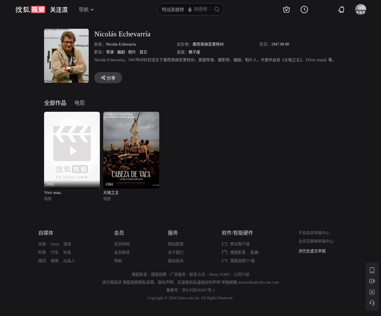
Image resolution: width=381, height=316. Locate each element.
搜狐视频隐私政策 (138, 282)
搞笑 (55, 261)
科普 (42, 252)
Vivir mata (52, 193)
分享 (111, 78)
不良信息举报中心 (314, 233)
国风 (42, 261)
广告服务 (178, 274)
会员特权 (122, 244)
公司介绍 (241, 274)
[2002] (72, 115)
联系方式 (197, 274)
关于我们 (176, 252)
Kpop (55, 244)
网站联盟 (176, 244)
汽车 (55, 252)
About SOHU (219, 274)
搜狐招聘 (159, 274)
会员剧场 (122, 252)
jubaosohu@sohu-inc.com (258, 282)
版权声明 (165, 282)
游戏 (67, 244)
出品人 (69, 261)
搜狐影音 (238, 252)
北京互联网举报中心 (316, 241)
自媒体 (45, 233)
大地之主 (111, 193)
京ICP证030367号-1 (198, 290)
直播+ (255, 252)
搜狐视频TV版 (242, 261)
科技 (67, 252)
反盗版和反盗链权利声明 (198, 282)
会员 (119, 233)
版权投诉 (176, 261)
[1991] (131, 115)
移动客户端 (240, 244)
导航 (84, 9)
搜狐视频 (30, 9)
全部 (42, 244)
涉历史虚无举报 (312, 251)
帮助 (118, 261)
